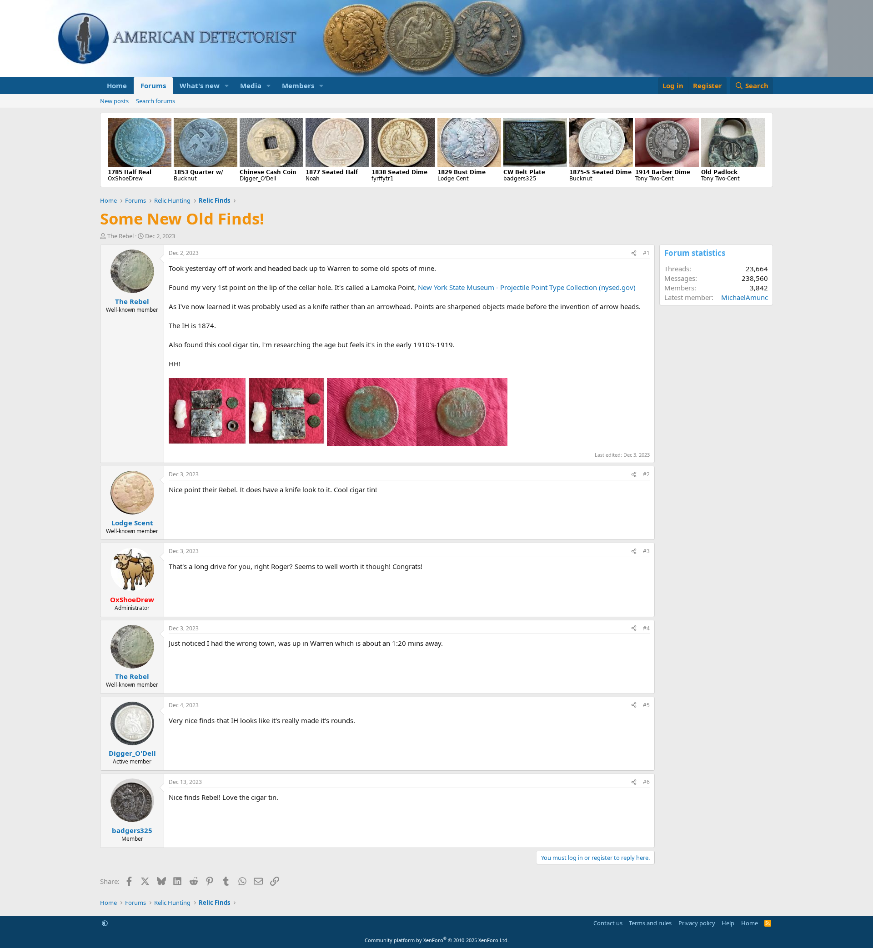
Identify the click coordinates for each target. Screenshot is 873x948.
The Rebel (120, 236)
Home (117, 85)
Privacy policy (696, 923)
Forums (153, 85)
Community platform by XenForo (437, 940)
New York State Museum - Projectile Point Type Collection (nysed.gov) (527, 287)
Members (298, 85)
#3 (646, 551)
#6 (646, 782)
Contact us (607, 923)
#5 (646, 705)
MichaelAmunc (744, 297)
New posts (114, 101)
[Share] (634, 253)
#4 (646, 628)
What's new (200, 85)
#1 (646, 253)
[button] (227, 85)
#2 (646, 474)
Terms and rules (650, 923)
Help (728, 923)
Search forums (155, 101)
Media (250, 85)
